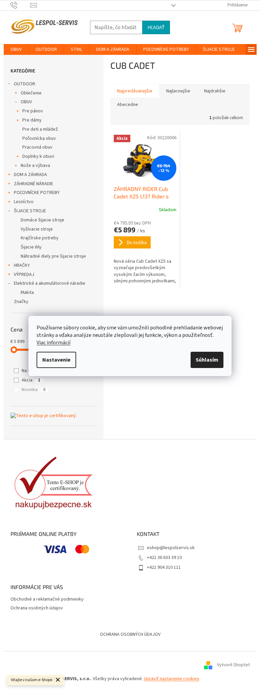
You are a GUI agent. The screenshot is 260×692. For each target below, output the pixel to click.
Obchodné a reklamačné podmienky (47, 599)
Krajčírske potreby (40, 238)
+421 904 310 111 (164, 567)
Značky (21, 301)
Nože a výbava (35, 165)
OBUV (26, 102)
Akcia (31, 380)
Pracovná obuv (37, 147)
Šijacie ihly (31, 247)
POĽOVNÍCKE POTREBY (37, 192)
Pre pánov (32, 111)
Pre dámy (32, 120)
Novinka (33, 389)
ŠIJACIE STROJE (30, 211)
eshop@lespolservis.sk (171, 547)
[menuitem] (16, 49)
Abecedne (127, 104)
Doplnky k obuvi (38, 156)
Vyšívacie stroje (37, 229)
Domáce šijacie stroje (42, 220)
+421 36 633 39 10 (164, 557)
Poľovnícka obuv (39, 138)
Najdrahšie (214, 91)
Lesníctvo (24, 201)
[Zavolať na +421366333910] (20, 5)
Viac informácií (53, 342)
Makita (27, 292)
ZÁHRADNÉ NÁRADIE (33, 183)
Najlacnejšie (178, 91)
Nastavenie (56, 360)
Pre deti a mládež (40, 129)
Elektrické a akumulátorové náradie (49, 283)
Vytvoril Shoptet (233, 665)
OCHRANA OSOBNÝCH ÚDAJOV (130, 634)
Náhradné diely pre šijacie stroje (53, 256)
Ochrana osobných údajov (36, 608)
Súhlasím (207, 360)
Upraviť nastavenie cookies (171, 678)
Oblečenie (31, 93)
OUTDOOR (24, 84)
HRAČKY (22, 265)
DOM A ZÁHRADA (30, 174)
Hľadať (156, 27)
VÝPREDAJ (24, 274)
